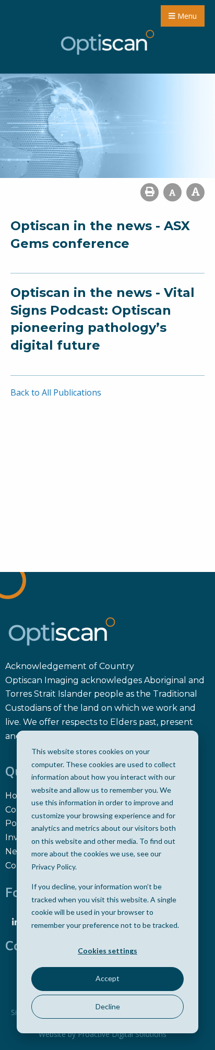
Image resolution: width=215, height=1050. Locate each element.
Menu (186, 16)
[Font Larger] (195, 192)
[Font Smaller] (172, 192)
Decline (107, 1006)
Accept (107, 978)
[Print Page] (149, 192)
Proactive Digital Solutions (122, 1034)
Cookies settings (107, 950)
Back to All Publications (55, 392)
